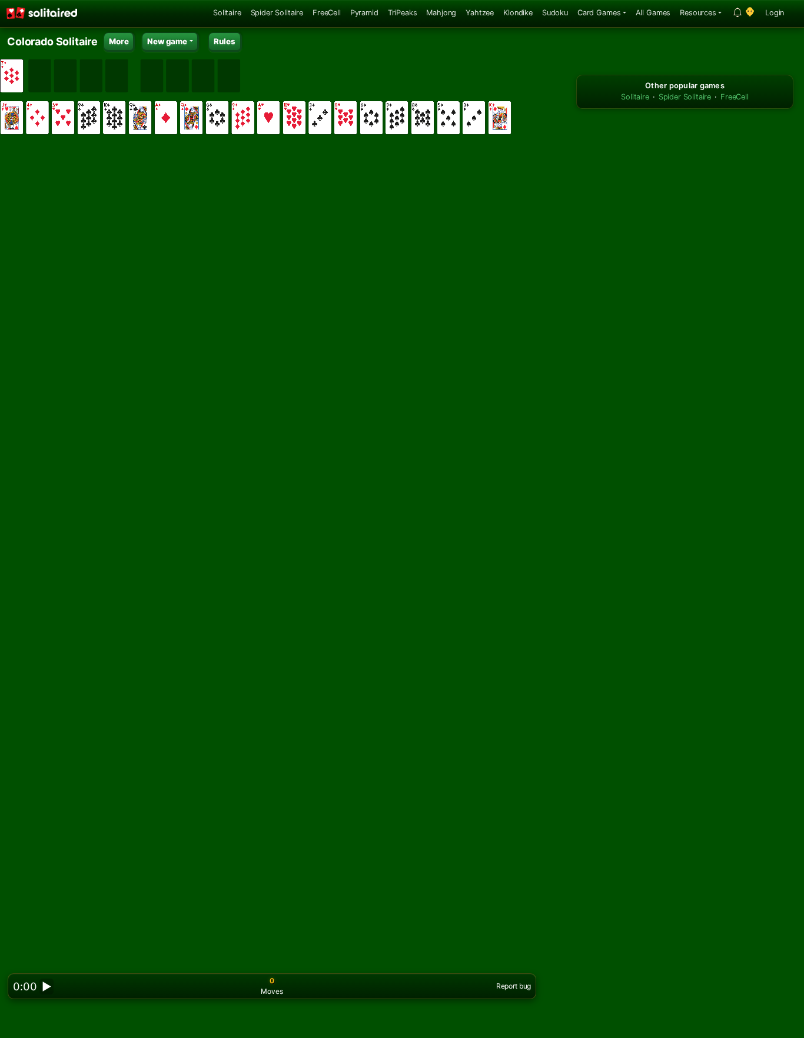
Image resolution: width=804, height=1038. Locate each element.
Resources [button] (698, 12)
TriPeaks (402, 12)
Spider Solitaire (277, 12)
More (118, 41)
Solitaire (227, 12)
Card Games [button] (598, 12)
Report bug (513, 986)
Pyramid (364, 12)
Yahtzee (480, 12)
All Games (653, 12)
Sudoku (555, 12)
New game (167, 41)
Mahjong (441, 12)
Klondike (518, 12)
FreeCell (327, 12)
